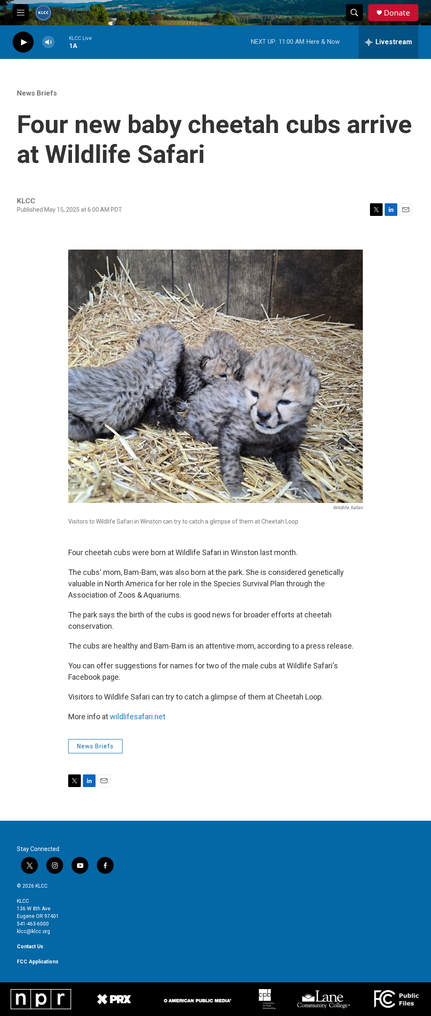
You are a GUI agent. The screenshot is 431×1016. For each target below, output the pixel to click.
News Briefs (37, 93)
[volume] (48, 42)
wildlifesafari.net (137, 716)
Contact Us (30, 947)
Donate (397, 12)
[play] (23, 42)
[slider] (62, 41)
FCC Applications (38, 962)
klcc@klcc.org (33, 931)
